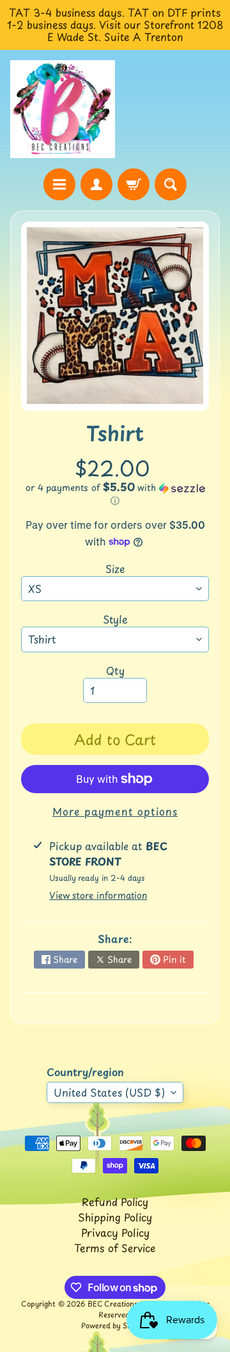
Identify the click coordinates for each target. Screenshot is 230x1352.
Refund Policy (115, 1201)
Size (115, 568)
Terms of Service (115, 1247)
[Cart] (134, 184)
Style (115, 619)
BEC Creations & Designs (130, 1303)
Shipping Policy (115, 1217)
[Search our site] (171, 184)
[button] (115, 494)
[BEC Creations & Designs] (62, 109)
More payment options (115, 811)
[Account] (96, 184)
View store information (98, 895)
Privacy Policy (115, 1232)
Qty (115, 670)
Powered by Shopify (115, 1325)
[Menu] (59, 184)
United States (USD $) (109, 1092)
